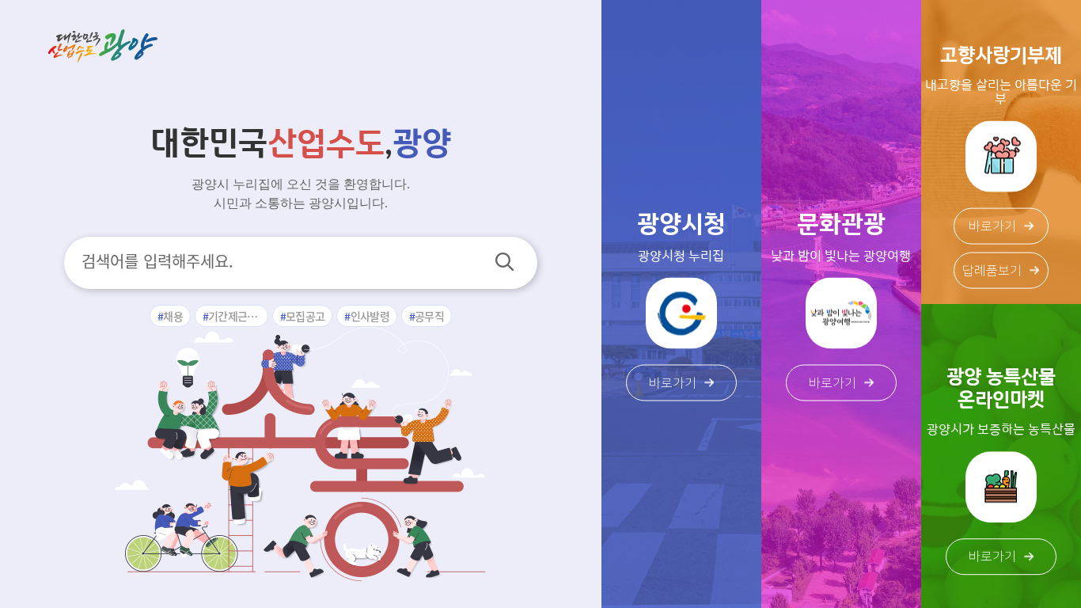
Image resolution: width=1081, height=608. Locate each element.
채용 (173, 316)
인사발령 (370, 316)
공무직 (429, 316)
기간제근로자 (237, 316)
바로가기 (672, 383)
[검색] (504, 262)
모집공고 (305, 316)
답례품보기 (992, 270)
